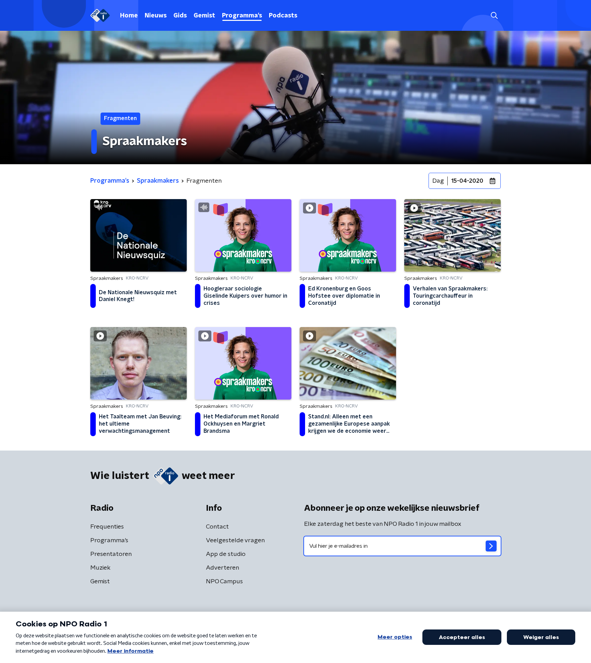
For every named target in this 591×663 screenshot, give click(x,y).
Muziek (100, 568)
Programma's (242, 16)
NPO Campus (224, 581)
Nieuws (156, 16)
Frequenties (107, 527)
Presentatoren (111, 554)
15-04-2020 (467, 181)
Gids (180, 16)
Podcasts (283, 16)
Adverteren (222, 568)
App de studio (226, 554)
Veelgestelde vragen (235, 540)
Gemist (204, 16)
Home (129, 16)
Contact (217, 527)
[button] (494, 15)
